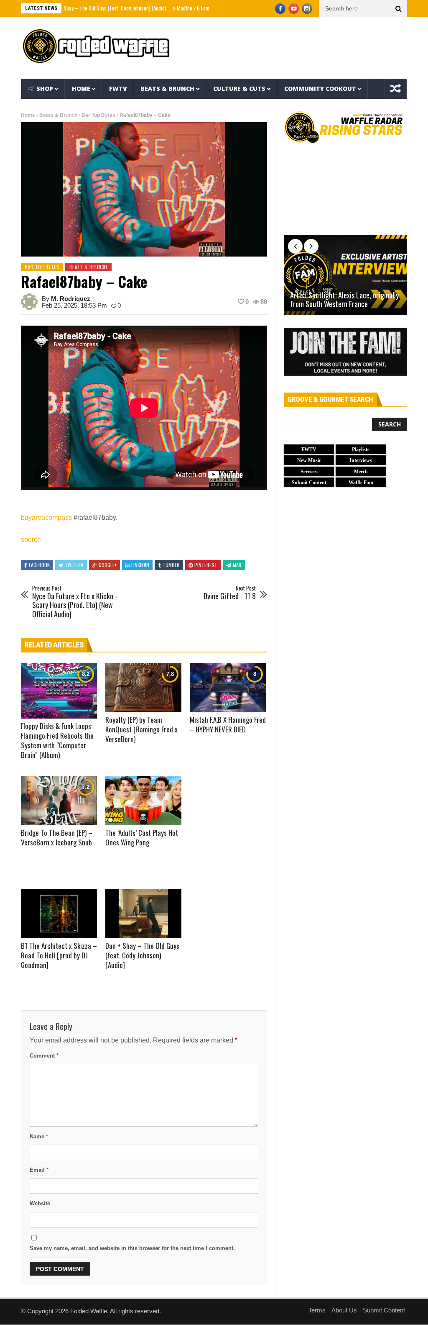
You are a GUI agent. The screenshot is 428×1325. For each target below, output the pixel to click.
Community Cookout (320, 88)
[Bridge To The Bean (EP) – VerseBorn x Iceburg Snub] (59, 800)
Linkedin (140, 564)
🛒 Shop (40, 88)
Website (40, 1203)
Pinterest (205, 564)
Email (39, 1170)
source (31, 539)
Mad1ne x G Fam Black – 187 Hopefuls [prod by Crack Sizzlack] (209, 8)
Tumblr (171, 564)
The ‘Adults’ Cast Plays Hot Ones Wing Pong (141, 837)
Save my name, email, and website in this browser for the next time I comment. (132, 1248)
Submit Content (384, 1310)
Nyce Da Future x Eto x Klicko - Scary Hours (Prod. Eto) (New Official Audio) (74, 602)
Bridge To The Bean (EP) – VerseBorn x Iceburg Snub (56, 837)
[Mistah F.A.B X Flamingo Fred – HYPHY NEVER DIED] (228, 687)
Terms (317, 1310)
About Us (344, 1310)
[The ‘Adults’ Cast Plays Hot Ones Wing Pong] (143, 800)
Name (39, 1136)
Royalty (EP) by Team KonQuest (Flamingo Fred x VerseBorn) (141, 729)
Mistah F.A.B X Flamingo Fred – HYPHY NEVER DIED (228, 724)
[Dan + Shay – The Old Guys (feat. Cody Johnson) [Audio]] (143, 913)
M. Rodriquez (70, 298)
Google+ (108, 564)
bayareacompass (46, 517)
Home (81, 88)
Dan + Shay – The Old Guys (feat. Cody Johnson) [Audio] (75, 8)
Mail (237, 564)
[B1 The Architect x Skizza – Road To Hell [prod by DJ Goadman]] (59, 913)
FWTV (118, 88)
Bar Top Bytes (98, 115)
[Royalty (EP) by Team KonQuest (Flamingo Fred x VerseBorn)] (143, 687)
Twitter (74, 564)
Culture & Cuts (239, 88)
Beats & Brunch (167, 88)
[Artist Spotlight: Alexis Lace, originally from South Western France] (345, 275)
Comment (44, 1056)
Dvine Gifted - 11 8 (230, 593)
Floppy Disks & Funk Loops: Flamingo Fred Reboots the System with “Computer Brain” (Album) (57, 740)
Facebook (39, 564)
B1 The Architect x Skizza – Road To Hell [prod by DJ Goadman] (59, 955)
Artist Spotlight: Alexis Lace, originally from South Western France (344, 300)
